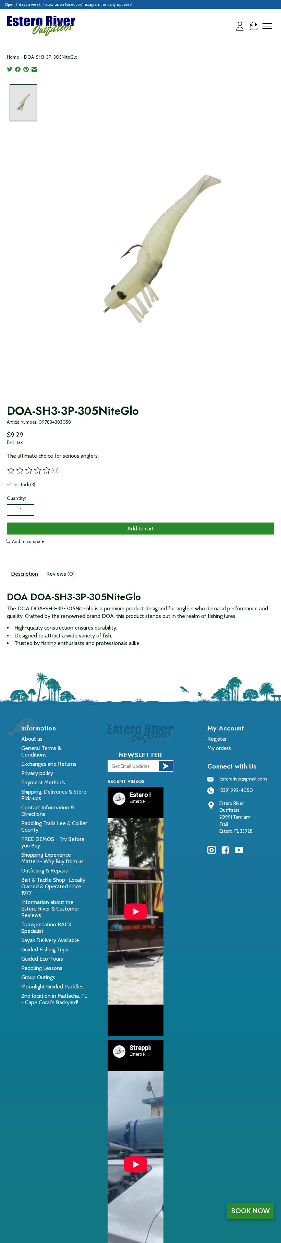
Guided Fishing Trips (44, 949)
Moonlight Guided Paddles (52, 986)
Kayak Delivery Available (50, 940)
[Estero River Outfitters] (41, 26)
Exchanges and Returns (48, 764)
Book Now (250, 1211)
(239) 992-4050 (236, 790)
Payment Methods (43, 782)
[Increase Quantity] (27, 509)
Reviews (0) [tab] (60, 574)
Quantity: (16, 498)
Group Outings (38, 977)
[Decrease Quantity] (13, 509)
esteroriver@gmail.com (243, 779)
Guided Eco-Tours (42, 958)
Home (13, 57)
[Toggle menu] (267, 26)
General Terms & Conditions (41, 751)
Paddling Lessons (41, 968)
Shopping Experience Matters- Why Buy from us (52, 858)
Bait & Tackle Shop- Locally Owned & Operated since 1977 (53, 886)
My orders (219, 748)
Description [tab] (24, 574)
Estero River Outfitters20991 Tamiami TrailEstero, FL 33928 (236, 817)
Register (217, 739)
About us (31, 739)
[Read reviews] (29, 471)
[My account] (240, 26)
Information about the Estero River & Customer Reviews (50, 908)
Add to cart (140, 528)
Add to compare (28, 541)
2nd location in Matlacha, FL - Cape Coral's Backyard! (54, 999)
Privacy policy (37, 773)
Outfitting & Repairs (44, 870)
